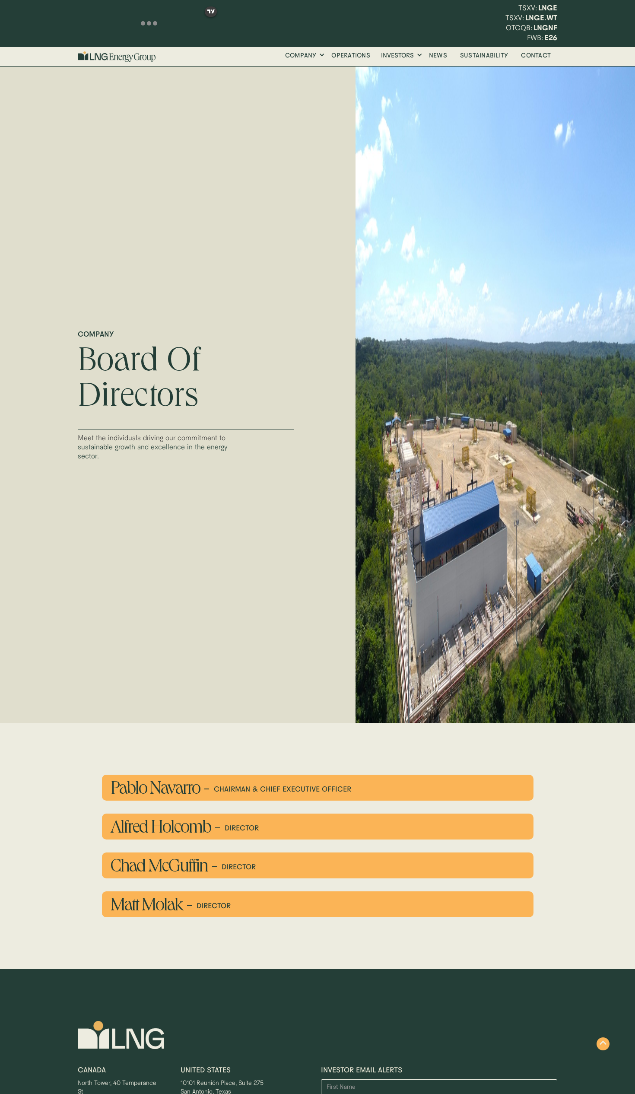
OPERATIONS (350, 56)
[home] (117, 56)
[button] (303, 56)
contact (536, 56)
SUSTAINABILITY (484, 56)
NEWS (438, 56)
